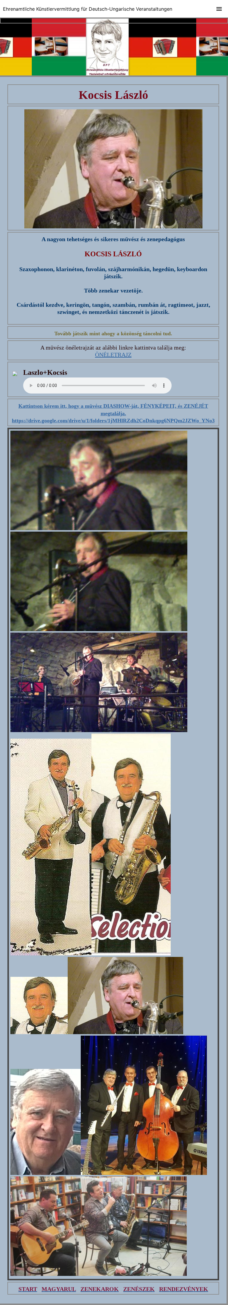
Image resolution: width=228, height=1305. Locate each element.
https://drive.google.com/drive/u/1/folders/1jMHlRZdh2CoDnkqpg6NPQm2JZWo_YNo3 (113, 421)
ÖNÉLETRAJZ (113, 354)
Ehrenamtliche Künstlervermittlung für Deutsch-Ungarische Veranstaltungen (87, 9)
